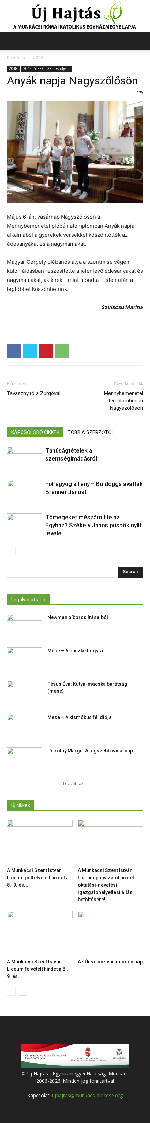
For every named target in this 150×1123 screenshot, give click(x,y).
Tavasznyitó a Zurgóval (33, 393)
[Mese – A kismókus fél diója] (24, 726)
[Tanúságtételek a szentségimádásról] (24, 459)
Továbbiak (72, 784)
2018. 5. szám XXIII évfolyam (46, 68)
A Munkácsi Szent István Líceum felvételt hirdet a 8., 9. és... (37, 969)
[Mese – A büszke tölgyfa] (24, 659)
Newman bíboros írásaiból (77, 617)
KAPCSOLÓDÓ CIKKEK (35, 432)
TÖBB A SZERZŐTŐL (91, 432)
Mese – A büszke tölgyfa (75, 650)
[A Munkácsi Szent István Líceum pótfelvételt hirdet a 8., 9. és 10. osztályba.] (40, 842)
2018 (38, 57)
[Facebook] (14, 351)
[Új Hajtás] (75, 16)
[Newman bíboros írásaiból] (24, 626)
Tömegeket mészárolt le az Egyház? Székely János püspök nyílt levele (93, 525)
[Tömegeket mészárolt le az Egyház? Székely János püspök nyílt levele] (24, 525)
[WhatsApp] (62, 351)
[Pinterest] (46, 351)
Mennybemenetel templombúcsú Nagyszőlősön (123, 400)
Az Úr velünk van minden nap (110, 962)
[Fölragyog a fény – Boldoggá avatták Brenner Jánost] (24, 492)
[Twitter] (30, 351)
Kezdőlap (16, 57)
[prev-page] (11, 551)
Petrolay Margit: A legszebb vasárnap (90, 751)
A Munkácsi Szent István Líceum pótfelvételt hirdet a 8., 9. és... (38, 878)
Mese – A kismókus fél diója (79, 717)
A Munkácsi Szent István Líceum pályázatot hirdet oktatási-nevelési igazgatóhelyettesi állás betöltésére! (106, 885)
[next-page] (22, 551)
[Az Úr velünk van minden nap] (110, 933)
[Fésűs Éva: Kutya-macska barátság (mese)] (24, 693)
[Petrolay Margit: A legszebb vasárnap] (24, 759)
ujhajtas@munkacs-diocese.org (87, 1095)
